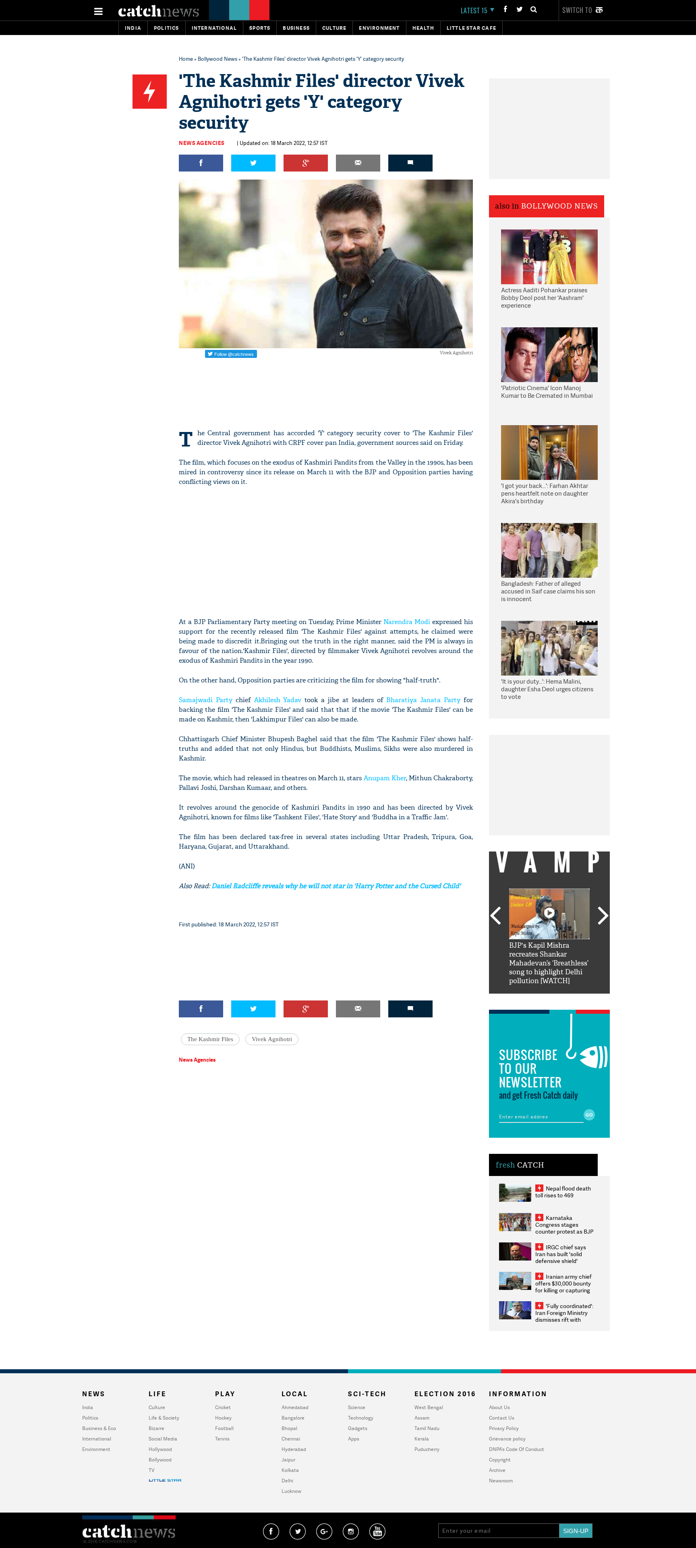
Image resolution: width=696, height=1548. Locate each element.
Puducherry (426, 1449)
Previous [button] (495, 916)
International (96, 1438)
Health (423, 28)
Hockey (223, 1417)
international (214, 28)
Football (224, 1428)
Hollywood (160, 1449)
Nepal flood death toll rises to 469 (563, 1191)
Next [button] (603, 916)
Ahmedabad (295, 1407)
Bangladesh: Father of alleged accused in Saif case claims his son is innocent (548, 591)
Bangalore (293, 1417)
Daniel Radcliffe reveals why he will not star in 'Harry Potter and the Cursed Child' (335, 886)
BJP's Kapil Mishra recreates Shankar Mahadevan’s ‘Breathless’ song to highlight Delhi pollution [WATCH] (548, 963)
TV (151, 1470)
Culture (334, 28)
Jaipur (288, 1459)
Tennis (222, 1438)
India (133, 28)
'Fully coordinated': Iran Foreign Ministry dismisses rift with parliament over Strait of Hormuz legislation (564, 1319)
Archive (497, 1470)
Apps (353, 1438)
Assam (421, 1417)
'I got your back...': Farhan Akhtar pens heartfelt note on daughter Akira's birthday (544, 493)
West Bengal (428, 1407)
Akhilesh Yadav (278, 700)
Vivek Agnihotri (272, 1039)
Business (296, 28)
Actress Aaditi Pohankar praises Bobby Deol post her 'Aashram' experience (544, 298)
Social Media (163, 1438)
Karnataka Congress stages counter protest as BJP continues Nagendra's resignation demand (564, 1231)
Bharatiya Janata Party (423, 700)
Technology (360, 1417)
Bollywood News (217, 58)
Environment (379, 28)
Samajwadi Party (205, 700)
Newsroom (501, 1480)
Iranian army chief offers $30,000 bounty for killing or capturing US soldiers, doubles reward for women (563, 1290)
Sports (259, 28)
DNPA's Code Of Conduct (516, 1449)
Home (186, 58)
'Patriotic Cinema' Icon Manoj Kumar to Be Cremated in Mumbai (547, 392)
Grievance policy (507, 1438)
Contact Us (501, 1417)
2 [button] (537, 1000)
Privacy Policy (504, 1428)
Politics (166, 28)
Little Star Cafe (471, 28)
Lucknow (291, 1491)
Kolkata (290, 1470)
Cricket (223, 1407)
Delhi (287, 1480)
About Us (499, 1407)
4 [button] (561, 1000)
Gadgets (357, 1428)
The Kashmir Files (210, 1039)
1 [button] (525, 1000)
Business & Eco (99, 1428)
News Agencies (202, 143)
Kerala (421, 1438)
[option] (549, 937)
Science (356, 1407)
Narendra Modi (406, 622)
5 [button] (574, 1000)
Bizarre (156, 1428)
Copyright (500, 1459)
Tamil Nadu (426, 1428)
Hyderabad (294, 1449)
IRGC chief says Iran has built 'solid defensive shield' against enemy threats (563, 1257)
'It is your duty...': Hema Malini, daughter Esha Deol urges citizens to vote (547, 689)
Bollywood (160, 1459)
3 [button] (549, 1000)
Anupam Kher (385, 778)
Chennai (291, 1438)
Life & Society (164, 1417)
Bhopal (289, 1428)
